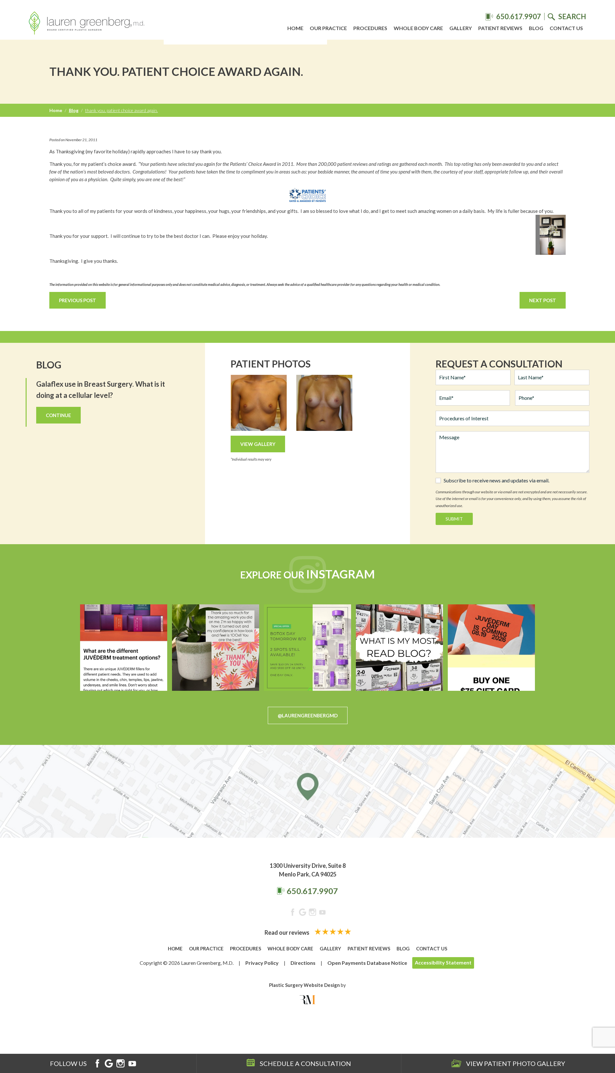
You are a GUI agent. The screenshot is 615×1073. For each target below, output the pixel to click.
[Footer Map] (307, 791)
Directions (303, 963)
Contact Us (566, 28)
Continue (58, 415)
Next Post (542, 300)
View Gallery (257, 444)
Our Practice (328, 28)
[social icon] (293, 913)
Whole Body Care (418, 28)
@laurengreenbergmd (308, 715)
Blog (536, 28)
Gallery (460, 28)
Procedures (370, 28)
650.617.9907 (312, 891)
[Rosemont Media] (307, 999)
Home (295, 28)
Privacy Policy (262, 963)
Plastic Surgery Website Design (304, 985)
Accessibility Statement (443, 962)
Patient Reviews (500, 28)
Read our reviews (287, 932)
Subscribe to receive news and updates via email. (496, 480)
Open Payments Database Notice (367, 963)
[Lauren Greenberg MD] (86, 24)
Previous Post (77, 300)
